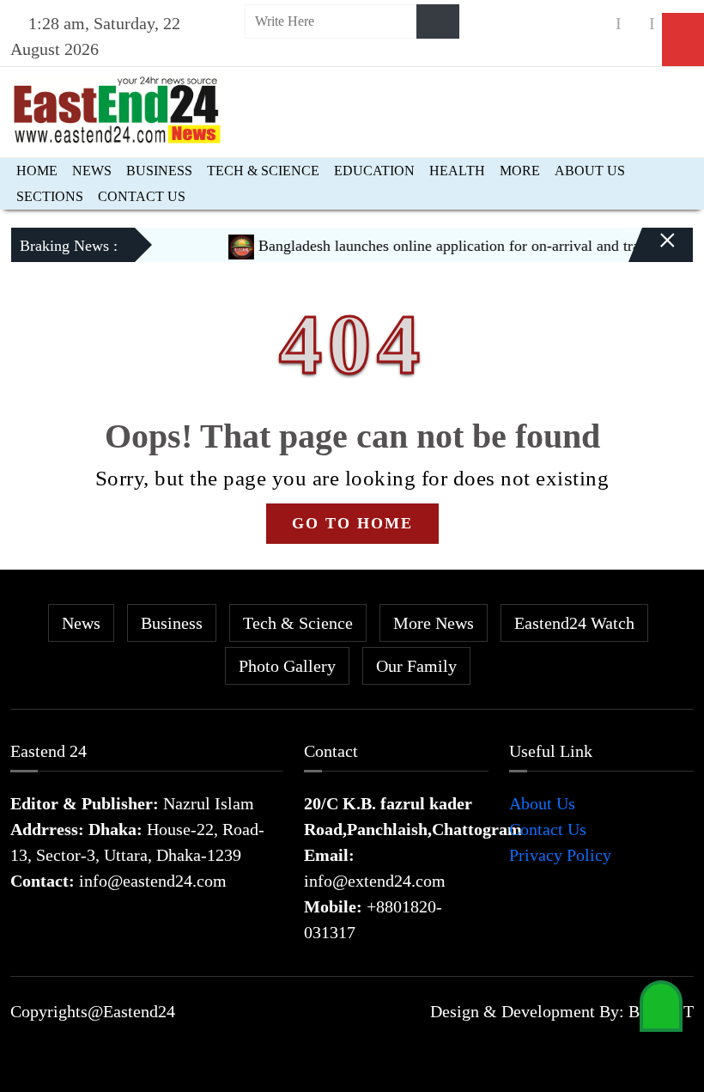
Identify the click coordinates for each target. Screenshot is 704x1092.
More (520, 170)
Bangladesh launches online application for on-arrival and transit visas (465, 245)
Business (159, 170)
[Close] (652, 252)
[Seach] (437, 21)
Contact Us (141, 196)
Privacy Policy (560, 854)
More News (433, 622)
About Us (590, 170)
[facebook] (601, 24)
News (92, 170)
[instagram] (635, 24)
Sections (49, 196)
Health (457, 170)
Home (37, 170)
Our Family (416, 665)
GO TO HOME (352, 523)
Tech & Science (263, 170)
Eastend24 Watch (574, 622)
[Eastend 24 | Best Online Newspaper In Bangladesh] (117, 108)
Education (374, 170)
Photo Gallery (287, 665)
